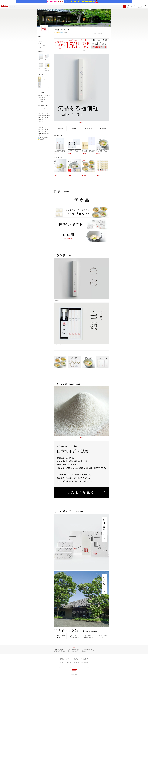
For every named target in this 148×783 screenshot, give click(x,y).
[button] (144, 4)
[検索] (124, 6)
